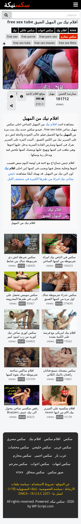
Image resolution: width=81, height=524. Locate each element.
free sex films (67, 43)
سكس (68, 439)
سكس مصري (16, 439)
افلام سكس (52, 439)
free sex (12, 36)
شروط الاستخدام (43, 484)
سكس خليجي (41, 447)
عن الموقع (63, 484)
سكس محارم (68, 36)
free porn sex (48, 36)
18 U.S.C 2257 (40, 493)
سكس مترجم (18, 463)
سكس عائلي (27, 30)
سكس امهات (61, 463)
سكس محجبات (18, 447)
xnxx (73, 30)
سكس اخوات (45, 30)
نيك (15, 30)
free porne (28, 36)
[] (6, 15)
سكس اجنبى (43, 455)
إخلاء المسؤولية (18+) (22, 489)
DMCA (23, 493)
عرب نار (60, 455)
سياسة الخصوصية (50, 489)
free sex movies (44, 43)
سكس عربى (62, 447)
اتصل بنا (57, 493)
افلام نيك (61, 30)
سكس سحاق (35, 472)
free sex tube (21, 43)
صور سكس (55, 472)
